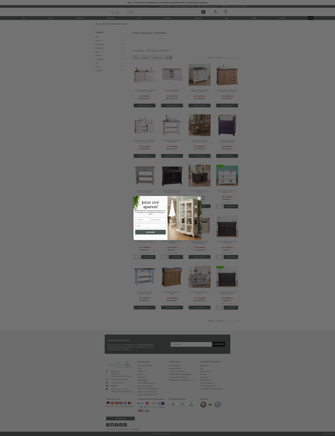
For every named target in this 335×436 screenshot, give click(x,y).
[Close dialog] (199, 198)
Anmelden (150, 232)
